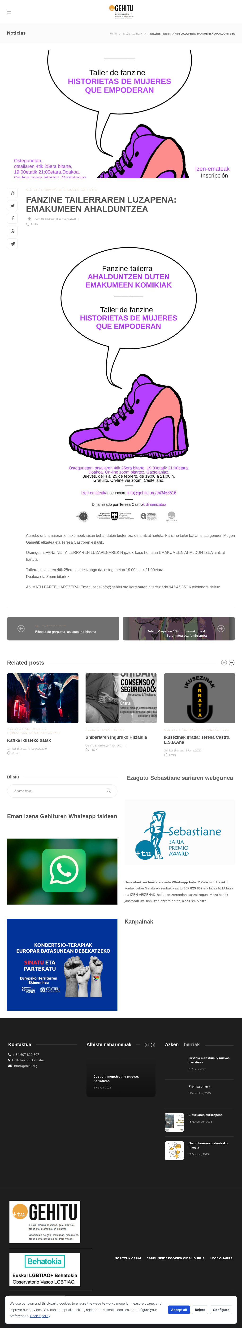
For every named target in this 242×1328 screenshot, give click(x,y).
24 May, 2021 (114, 745)
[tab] (172, 1044)
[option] (43, 713)
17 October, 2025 (199, 1154)
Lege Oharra (221, 1258)
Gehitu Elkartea (45, 218)
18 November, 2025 (200, 1121)
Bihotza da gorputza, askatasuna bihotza (65, 632)
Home (113, 33)
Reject (200, 1310)
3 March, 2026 (102, 1087)
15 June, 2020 (193, 750)
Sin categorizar (50, 626)
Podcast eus (217, 729)
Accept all (179, 1310)
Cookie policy (40, 1316)
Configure (221, 1310)
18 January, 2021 (66, 218)
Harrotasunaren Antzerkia (33, 732)
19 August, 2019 (37, 748)
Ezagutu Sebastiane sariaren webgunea (179, 778)
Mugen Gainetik (132, 33)
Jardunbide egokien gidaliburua (176, 1258)
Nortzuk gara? (128, 1258)
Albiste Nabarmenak (45, 189)
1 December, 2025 (200, 1093)
